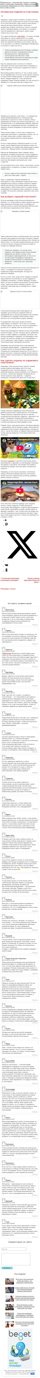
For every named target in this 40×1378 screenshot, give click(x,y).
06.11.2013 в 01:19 (8, 937)
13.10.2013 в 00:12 (8, 693)
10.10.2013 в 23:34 (8, 651)
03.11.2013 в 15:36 (8, 901)
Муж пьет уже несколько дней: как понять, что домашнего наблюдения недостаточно (24, 1281)
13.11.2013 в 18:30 (8, 1007)
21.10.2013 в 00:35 (8, 801)
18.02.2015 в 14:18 (8, 1202)
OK (32, 1373)
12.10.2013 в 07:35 (8, 674)
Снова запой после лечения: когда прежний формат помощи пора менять (25, 1289)
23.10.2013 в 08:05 (8, 858)
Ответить (35, 624)
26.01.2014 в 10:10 (8, 1146)
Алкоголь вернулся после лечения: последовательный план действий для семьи (24, 1298)
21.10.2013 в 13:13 (8, 816)
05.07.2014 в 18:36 (8, 1164)
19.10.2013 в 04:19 (8, 734)
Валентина (7, 653)
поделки (11, 461)
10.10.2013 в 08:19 (8, 632)
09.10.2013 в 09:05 (8, 611)
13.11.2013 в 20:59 (8, 1030)
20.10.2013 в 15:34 (8, 780)
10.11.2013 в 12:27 (8, 981)
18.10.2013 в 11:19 (8, 715)
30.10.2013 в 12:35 (8, 878)
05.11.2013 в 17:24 (8, 918)
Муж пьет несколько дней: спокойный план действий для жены (24, 1323)
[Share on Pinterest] (6, 525)
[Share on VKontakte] (6, 566)
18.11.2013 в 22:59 (8, 1045)
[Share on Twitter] (22, 561)
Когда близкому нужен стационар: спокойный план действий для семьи (24, 1306)
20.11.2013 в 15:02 (8, 1062)
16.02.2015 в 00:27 (8, 1182)
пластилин (21, 36)
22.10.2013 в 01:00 (8, 837)
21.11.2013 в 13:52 (8, 1091)
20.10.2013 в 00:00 (8, 759)
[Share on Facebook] (5, 520)
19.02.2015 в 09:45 (8, 1223)
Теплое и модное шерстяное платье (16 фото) (31, 580)
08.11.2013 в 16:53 (8, 960)
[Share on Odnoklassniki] (6, 571)
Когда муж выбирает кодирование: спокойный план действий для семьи (24, 1315)
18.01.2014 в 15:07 (8, 1119)
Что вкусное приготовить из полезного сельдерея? (10, 579)
